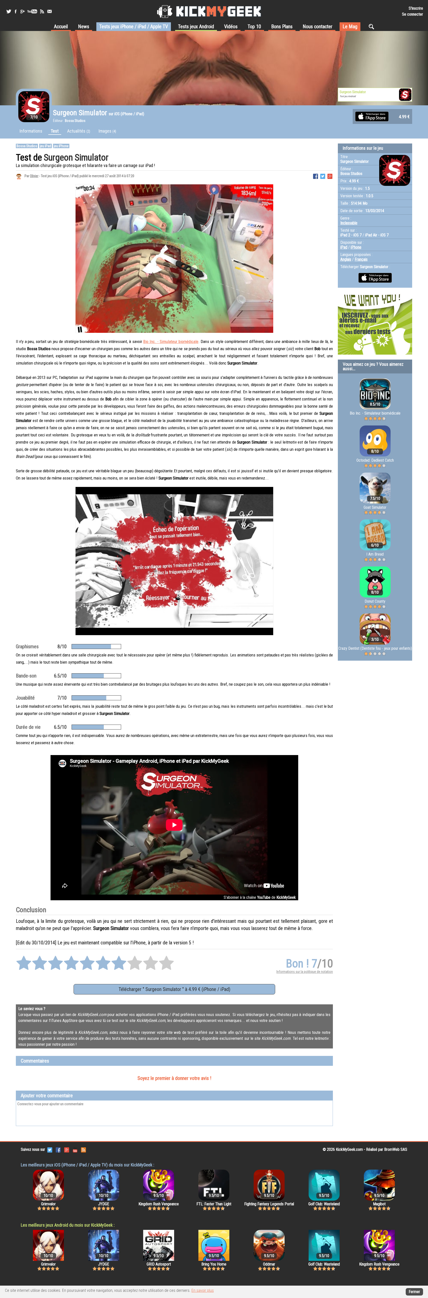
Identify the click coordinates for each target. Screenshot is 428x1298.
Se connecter (412, 14)
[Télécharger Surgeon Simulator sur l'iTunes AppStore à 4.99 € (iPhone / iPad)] (372, 116)
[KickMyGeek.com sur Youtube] (75, 1149)
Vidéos (231, 26)
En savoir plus (202, 1290)
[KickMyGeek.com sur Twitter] (50, 1149)
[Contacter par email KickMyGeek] (49, 11)
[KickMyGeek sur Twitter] (8, 11)
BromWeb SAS (395, 1149)
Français (361, 259)
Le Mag (350, 26)
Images (107, 131)
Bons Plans (282, 26)
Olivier (34, 176)
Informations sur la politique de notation (304, 972)
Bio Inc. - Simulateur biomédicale (170, 341)
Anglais (345, 259)
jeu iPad (45, 146)
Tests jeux (133, 26)
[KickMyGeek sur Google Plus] (22, 11)
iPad (343, 247)
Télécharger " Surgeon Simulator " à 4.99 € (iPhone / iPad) (174, 989)
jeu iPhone (61, 146)
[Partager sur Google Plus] (330, 175)
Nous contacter (317, 26)
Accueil (61, 26)
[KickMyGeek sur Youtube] (32, 11)
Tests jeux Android (196, 26)
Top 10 (254, 26)
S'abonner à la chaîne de (260, 897)
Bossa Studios (27, 146)
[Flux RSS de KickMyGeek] (42, 11)
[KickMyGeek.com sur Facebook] (58, 1149)
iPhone (356, 247)
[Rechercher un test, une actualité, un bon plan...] (372, 26)
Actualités (78, 131)
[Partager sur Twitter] (323, 175)
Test (55, 131)
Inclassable (348, 223)
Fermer (414, 1291)
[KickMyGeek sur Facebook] (15, 11)
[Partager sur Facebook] (316, 175)
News (83, 26)
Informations (31, 131)
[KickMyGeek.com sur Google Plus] (67, 1149)
